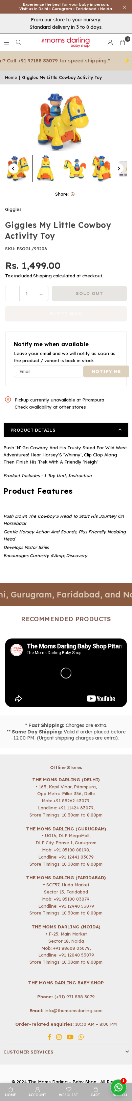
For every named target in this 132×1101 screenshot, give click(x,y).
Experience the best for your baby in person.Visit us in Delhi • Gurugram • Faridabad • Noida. (66, 6)
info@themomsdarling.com (74, 1010)
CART (95, 1095)
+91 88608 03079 (71, 948)
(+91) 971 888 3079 (74, 996)
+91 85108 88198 (71, 849)
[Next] (118, 168)
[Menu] (6, 42)
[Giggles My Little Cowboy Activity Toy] (19, 168)
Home (11, 77)
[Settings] (110, 42)
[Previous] (13, 168)
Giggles (13, 209)
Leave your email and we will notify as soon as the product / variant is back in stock (64, 357)
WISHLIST (68, 1095)
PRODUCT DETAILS (33, 430)
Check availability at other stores (50, 407)
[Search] (19, 42)
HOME (10, 1095)
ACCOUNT (37, 1095)
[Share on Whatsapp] (72, 194)
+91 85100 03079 (71, 899)
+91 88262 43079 (71, 800)
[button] (122, 42)
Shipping (42, 275)
